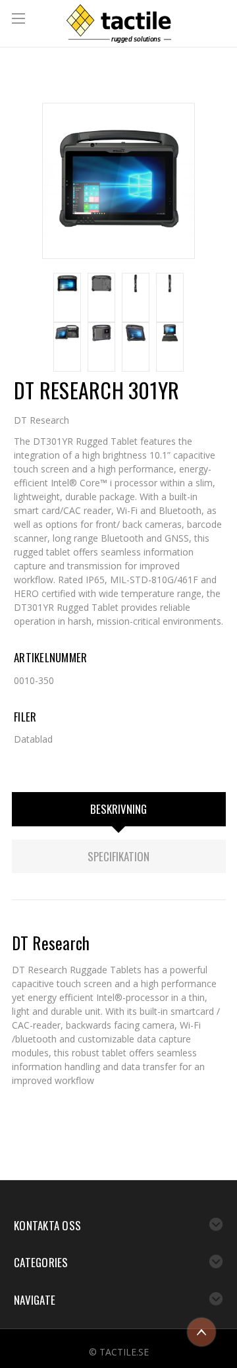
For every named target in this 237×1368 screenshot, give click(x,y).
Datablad (33, 739)
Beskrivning (118, 809)
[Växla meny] (20, 20)
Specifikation (118, 856)
